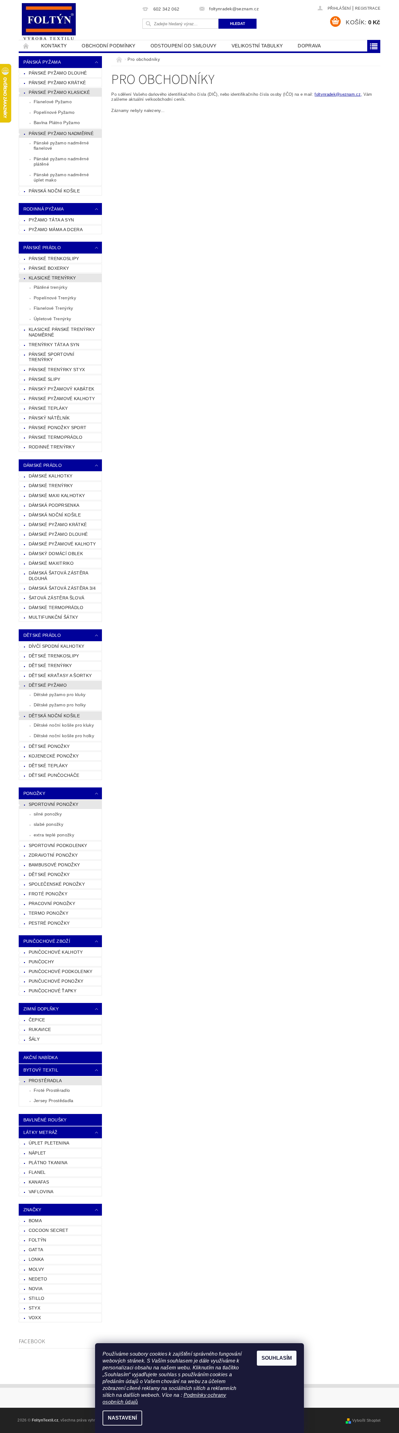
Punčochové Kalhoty (56, 952)
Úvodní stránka (26, 45)
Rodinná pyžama (43, 208)
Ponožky (34, 793)
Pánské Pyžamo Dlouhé (58, 72)
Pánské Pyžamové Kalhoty (62, 398)
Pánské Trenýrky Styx (57, 369)
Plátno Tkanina (48, 1162)
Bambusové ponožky (54, 864)
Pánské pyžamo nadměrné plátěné (61, 161)
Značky (32, 1209)
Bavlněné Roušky (45, 1119)
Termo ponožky (48, 913)
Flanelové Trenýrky (53, 308)
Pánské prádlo (42, 247)
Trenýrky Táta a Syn (54, 344)
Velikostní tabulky (257, 45)
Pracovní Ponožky (52, 903)
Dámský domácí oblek (56, 553)
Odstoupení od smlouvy (184, 45)
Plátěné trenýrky (50, 287)
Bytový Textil (40, 1069)
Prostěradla (45, 1080)
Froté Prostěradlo (52, 1090)
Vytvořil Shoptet (366, 1420)
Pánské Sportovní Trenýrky (51, 357)
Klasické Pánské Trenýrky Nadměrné (62, 332)
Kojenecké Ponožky (54, 755)
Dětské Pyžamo (48, 685)
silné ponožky (48, 813)
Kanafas (39, 1181)
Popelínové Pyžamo (54, 112)
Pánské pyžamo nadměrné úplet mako (61, 177)
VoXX (35, 1317)
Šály (34, 1039)
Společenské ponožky (57, 884)
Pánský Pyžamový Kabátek (61, 388)
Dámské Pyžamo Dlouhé (58, 534)
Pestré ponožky (49, 923)
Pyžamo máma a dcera (56, 229)
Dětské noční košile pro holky (64, 735)
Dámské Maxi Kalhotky (57, 495)
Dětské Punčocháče (54, 775)
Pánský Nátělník (49, 417)
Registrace (367, 8)
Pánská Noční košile (54, 190)
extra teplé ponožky (54, 834)
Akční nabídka (40, 1057)
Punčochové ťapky (52, 990)
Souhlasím (277, 1358)
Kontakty (54, 45)
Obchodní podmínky (108, 45)
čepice (37, 1019)
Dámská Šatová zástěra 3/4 (62, 588)
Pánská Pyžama (42, 62)
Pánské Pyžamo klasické (59, 92)
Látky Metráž (40, 1132)
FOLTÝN (37, 1239)
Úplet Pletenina (49, 1142)
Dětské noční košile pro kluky (64, 725)
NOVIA (36, 1288)
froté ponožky (48, 893)
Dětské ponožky (49, 874)
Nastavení (122, 1418)
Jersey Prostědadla (54, 1100)
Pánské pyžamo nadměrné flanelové (61, 145)
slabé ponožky (48, 824)
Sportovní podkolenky (58, 845)
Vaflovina (41, 1191)
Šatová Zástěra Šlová (56, 597)
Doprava (309, 45)
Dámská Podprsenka (54, 505)
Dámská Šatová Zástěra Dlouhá (59, 575)
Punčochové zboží (46, 941)
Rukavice (40, 1029)
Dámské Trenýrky (51, 485)
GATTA (36, 1249)
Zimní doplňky (41, 1008)
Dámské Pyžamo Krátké (58, 524)
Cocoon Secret (48, 1230)
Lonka (36, 1259)
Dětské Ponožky (49, 746)
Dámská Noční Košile (55, 514)
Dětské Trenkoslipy (54, 655)
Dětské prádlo (42, 635)
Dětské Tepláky (48, 765)
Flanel (37, 1172)
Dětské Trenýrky (50, 665)
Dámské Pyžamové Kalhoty (62, 543)
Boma (35, 1220)
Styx (34, 1307)
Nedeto (38, 1278)
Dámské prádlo (42, 465)
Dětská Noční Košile (54, 715)
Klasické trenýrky (52, 277)
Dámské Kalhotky (51, 475)
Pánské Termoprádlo (56, 437)
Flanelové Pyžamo (53, 101)
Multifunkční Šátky (53, 617)
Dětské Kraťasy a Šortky (60, 675)
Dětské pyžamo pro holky (60, 704)
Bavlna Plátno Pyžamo (57, 122)
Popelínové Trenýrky (55, 297)
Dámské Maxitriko (51, 563)
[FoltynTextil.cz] (49, 22)
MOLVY (36, 1269)
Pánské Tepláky (48, 408)
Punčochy (41, 961)
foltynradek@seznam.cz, (338, 94)
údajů (131, 1402)
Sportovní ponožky (53, 804)
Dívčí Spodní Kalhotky (56, 646)
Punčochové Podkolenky (61, 971)
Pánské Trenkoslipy (54, 258)
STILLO (37, 1298)
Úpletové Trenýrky (52, 318)
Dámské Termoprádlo (56, 607)
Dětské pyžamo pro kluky (59, 694)
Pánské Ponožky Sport (57, 427)
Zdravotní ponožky (53, 855)
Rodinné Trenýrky (52, 446)
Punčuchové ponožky (56, 981)
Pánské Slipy (44, 379)
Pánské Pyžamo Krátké (57, 82)
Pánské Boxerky (49, 268)
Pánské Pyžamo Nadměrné (61, 133)
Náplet (37, 1152)
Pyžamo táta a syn (51, 219)
